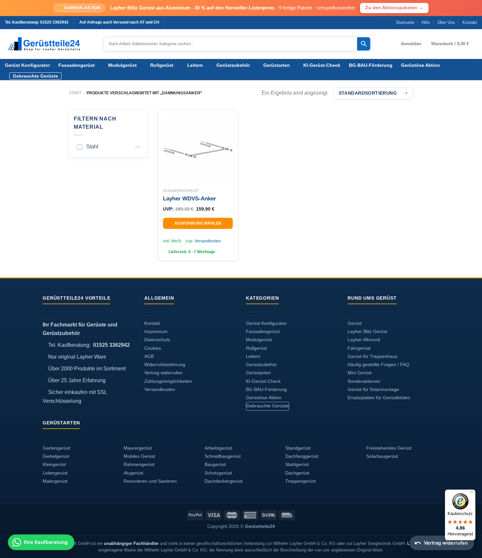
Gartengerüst (56, 448)
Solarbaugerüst (382, 456)
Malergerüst (55, 481)
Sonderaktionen (364, 381)
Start (75, 93)
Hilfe (425, 22)
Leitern (195, 65)
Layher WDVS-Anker (189, 198)
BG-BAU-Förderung (370, 65)
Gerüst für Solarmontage (373, 389)
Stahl (92, 146)
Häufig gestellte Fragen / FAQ (378, 364)
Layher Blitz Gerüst (367, 331)
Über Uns (446, 22)
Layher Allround (364, 339)
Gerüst (355, 323)
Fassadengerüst (76, 65)
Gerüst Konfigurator (27, 65)
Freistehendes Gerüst (389, 448)
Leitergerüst (55, 473)
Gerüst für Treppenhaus (372, 356)
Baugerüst (215, 464)
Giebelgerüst (56, 456)
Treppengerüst (300, 481)
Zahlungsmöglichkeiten (168, 381)
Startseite (405, 22)
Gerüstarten (276, 65)
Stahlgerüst (297, 464)
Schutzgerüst (218, 473)
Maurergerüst (138, 448)
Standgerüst (298, 448)
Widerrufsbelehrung (164, 364)
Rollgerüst (161, 65)
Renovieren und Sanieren (150, 481)
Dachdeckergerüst (224, 481)
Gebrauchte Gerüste (35, 76)
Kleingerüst (54, 464)
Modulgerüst (122, 65)
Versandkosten (207, 241)
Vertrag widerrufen (163, 372)
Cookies (152, 348)
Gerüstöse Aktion (420, 65)
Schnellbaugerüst (223, 456)
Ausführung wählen (197, 223)
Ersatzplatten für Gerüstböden (379, 397)
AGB (149, 356)
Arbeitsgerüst (218, 448)
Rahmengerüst (139, 464)
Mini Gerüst (360, 372)
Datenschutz (157, 339)
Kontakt (469, 22)
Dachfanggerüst (301, 456)
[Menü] (471, 493)
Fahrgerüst (359, 348)
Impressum (156, 331)
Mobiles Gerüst (139, 456)
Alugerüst (133, 473)
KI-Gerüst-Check (321, 65)
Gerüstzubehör (233, 65)
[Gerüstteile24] (49, 44)
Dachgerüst (297, 473)
